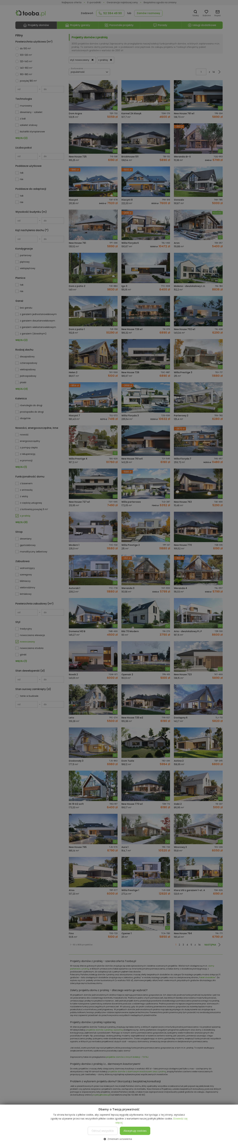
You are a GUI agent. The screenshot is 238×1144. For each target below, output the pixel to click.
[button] (119, 1138)
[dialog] (119, 572)
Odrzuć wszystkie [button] (103, 1131)
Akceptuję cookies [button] (135, 1131)
